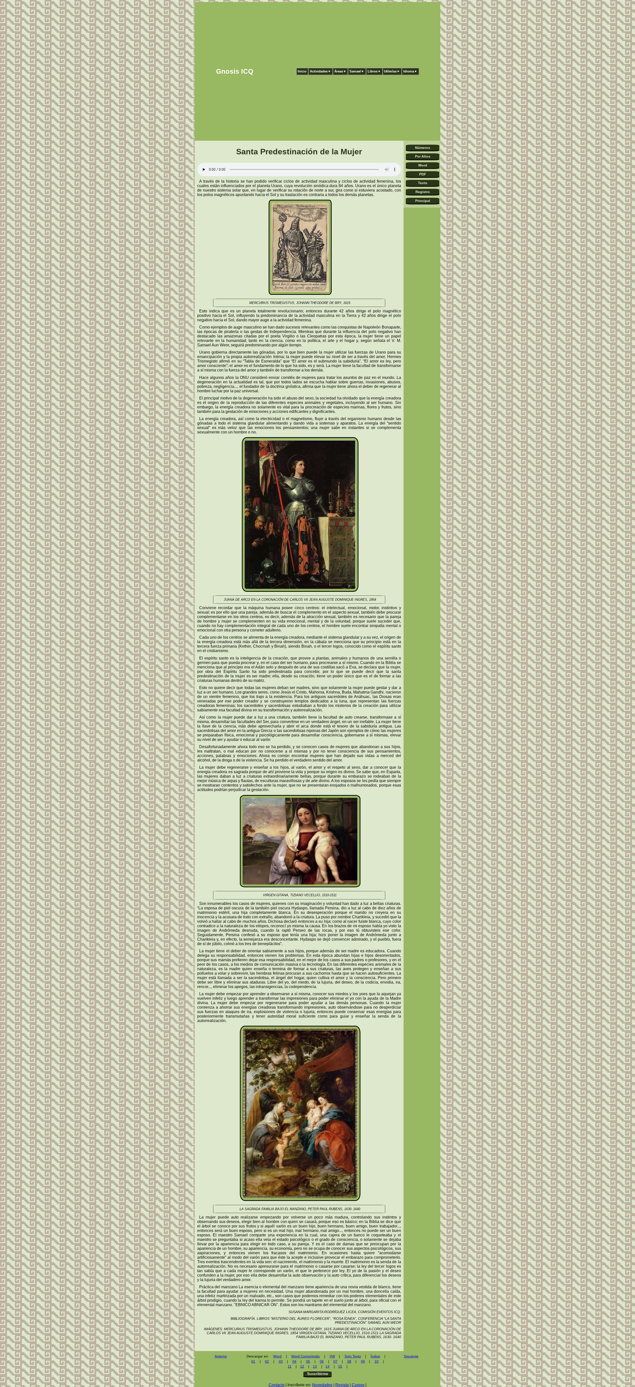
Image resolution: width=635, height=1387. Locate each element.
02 (267, 1361)
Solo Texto (353, 1356)
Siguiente (411, 1356)
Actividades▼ (320, 71)
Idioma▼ (410, 71)
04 (294, 1361)
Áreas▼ (340, 71)
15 (340, 1366)
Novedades (322, 1385)
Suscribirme (317, 1374)
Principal (422, 201)
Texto (422, 183)
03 (281, 1361)
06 (322, 1361)
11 (289, 1366)
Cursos (358, 1385)
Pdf (332, 1356)
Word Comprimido (305, 1356)
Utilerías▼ (392, 71)
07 (335, 1361)
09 (363, 1361)
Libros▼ (374, 71)
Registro (422, 192)
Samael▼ (356, 71)
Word (422, 165)
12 (302, 1366)
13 (315, 1366)
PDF (422, 174)
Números (422, 148)
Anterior (221, 1356)
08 (349, 1361)
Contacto (277, 1385)
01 (253, 1361)
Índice (375, 1356)
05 (308, 1361)
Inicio (302, 71)
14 (327, 1366)
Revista (342, 1385)
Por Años (422, 156)
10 (377, 1361)
